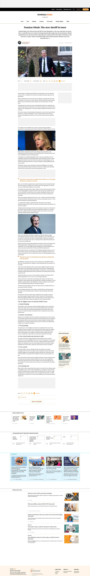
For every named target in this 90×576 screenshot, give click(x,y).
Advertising (59, 9)
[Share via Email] (57, 81)
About (53, 9)
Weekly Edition (59, 21)
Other (67, 21)
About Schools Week (67, 571)
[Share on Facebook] (49, 81)
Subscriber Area (67, 9)
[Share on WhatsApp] (47, 81)
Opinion (34, 21)
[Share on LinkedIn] (54, 81)
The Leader (49, 21)
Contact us (57, 571)
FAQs (56, 573)
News (22, 21)
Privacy (56, 572)
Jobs (28, 21)
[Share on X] (52, 81)
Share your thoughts (37, 401)
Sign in (78, 9)
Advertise (65, 572)
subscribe (85, 9)
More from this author (25, 43)
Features (41, 21)
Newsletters (76, 572)
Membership (76, 571)
